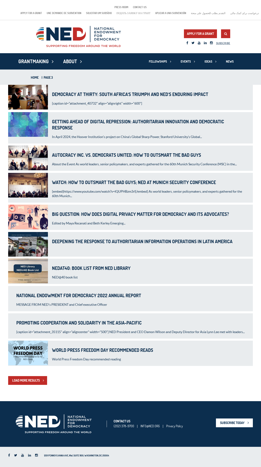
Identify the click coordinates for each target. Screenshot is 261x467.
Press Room (121, 7)
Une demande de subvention (64, 13)
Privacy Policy (174, 426)
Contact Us (140, 7)
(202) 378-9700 (124, 426)
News (230, 61)
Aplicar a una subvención (170, 13)
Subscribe (223, 43)
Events (186, 61)
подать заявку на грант (133, 13)
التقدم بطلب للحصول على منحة (208, 13)
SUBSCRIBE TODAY (232, 423)
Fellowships (158, 61)
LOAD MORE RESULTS (26, 380)
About (70, 61)
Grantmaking (33, 61)
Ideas (208, 61)
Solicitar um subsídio (99, 13)
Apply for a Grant (31, 13)
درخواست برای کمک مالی (244, 13)
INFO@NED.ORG (150, 426)
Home (35, 77)
